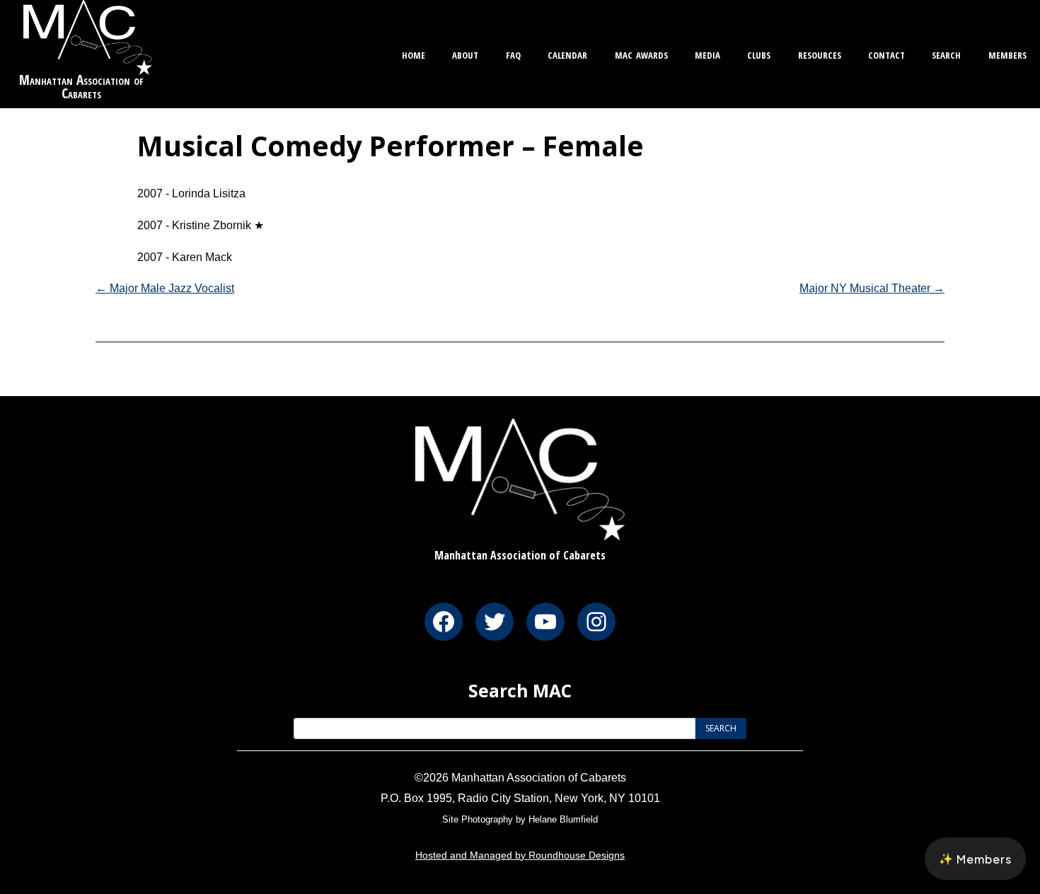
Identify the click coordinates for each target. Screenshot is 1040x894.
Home (413, 53)
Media (707, 53)
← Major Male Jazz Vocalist (165, 288)
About (465, 53)
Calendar (567, 53)
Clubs (758, 53)
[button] (975, 858)
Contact (886, 53)
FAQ (513, 53)
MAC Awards (641, 53)
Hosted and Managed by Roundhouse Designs (520, 855)
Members (1007, 53)
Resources (819, 53)
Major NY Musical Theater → (871, 288)
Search (946, 53)
